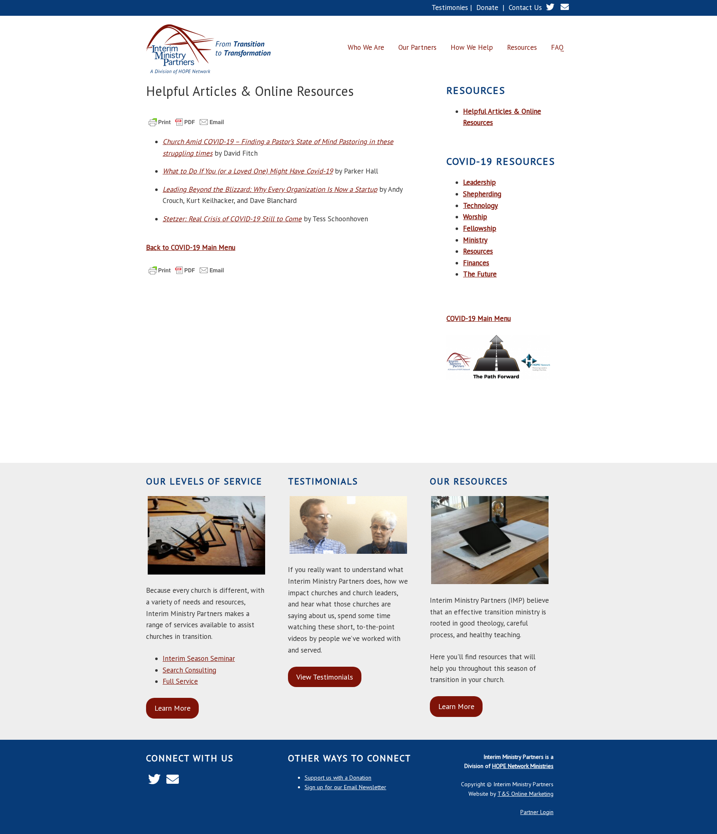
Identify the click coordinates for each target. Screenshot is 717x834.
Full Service (180, 681)
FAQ (557, 47)
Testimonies (450, 7)
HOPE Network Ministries (523, 766)
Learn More (172, 708)
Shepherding (482, 193)
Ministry (475, 240)
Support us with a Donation (338, 777)
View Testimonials (324, 677)
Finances (476, 262)
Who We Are (366, 47)
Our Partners (417, 47)
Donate (487, 7)
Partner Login (537, 812)
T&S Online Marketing (526, 793)
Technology (480, 205)
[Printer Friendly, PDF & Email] (186, 125)
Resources (522, 47)
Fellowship (479, 228)
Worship (475, 216)
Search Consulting (189, 670)
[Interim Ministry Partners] (208, 50)
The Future (480, 274)
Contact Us (525, 7)
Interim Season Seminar (199, 658)
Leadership (479, 182)
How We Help (472, 47)
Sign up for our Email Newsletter (345, 787)
